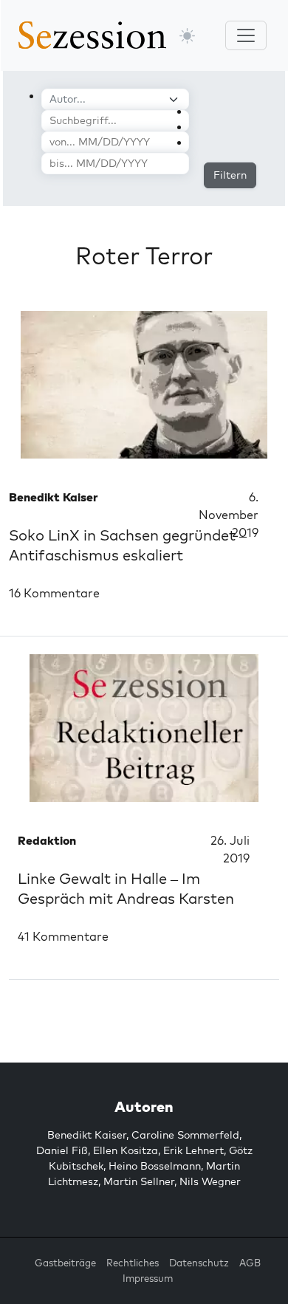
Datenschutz (199, 1263)
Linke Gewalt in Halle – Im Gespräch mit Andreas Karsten (126, 888)
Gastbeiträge (65, 1263)
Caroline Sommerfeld (185, 1135)
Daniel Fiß (62, 1150)
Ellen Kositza (125, 1150)
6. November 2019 (228, 515)
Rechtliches (132, 1263)
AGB (250, 1263)
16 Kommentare (54, 593)
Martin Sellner (138, 1181)
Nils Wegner (210, 1181)
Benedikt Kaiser (86, 1135)
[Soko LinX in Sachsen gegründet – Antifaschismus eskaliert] (144, 385)
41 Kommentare (63, 936)
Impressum (148, 1278)
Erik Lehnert (193, 1150)
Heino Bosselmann (155, 1166)
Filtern (230, 175)
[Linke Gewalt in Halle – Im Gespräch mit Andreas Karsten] (144, 728)
